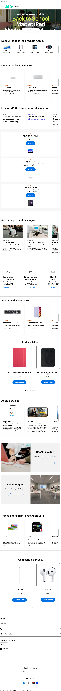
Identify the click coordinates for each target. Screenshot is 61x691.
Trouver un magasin (15, 493)
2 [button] (28, 391)
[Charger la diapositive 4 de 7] (30, 30)
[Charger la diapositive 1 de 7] (24, 30)
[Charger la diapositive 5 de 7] (33, 30)
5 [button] (35, 391)
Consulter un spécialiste (45, 463)
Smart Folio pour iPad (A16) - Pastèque (19, 372)
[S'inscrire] (40, 672)
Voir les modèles (19, 382)
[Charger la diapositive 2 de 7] (26, 30)
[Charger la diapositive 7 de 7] (37, 30)
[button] (2, 6)
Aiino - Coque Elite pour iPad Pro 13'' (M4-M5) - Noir (48, 373)
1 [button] (26, 391)
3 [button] (30, 391)
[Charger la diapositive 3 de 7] (28, 30)
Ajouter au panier (19, 599)
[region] (30, 19)
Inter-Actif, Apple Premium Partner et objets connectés (17, 690)
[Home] (9, 6)
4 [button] (33, 391)
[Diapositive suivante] (59, 49)
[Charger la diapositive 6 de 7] (35, 30)
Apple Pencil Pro (19, 590)
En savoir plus (7, 287)
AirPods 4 (48, 590)
